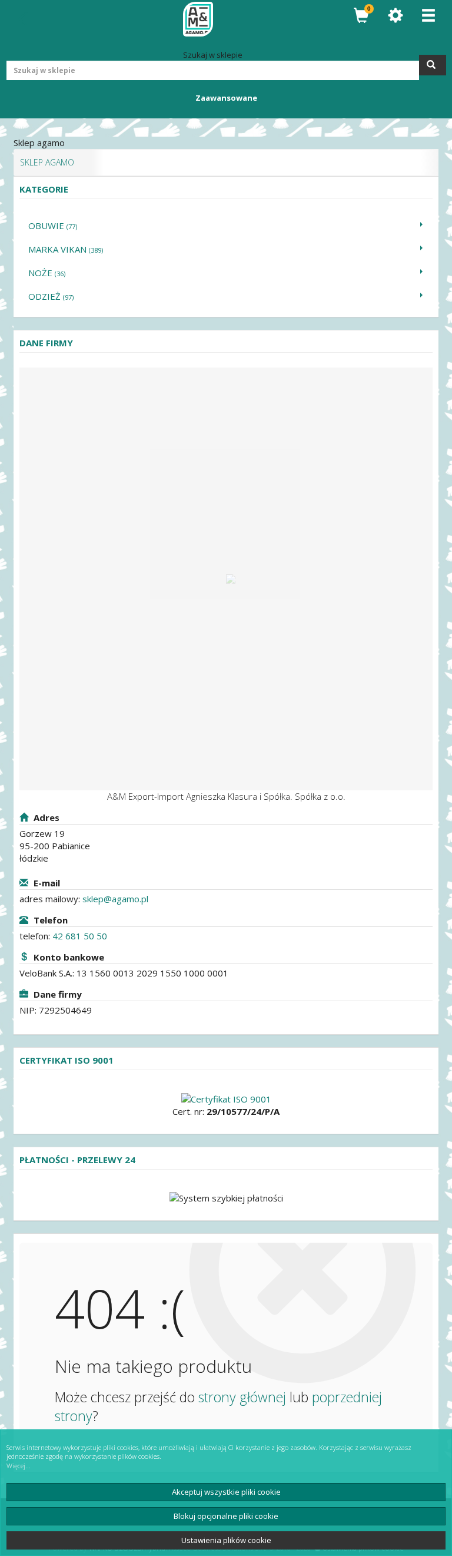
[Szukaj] (432, 65)
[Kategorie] (428, 15)
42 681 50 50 (79, 936)
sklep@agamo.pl (115, 899)
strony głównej (242, 1397)
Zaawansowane (226, 97)
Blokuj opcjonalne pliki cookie (226, 1516)
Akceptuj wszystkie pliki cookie (226, 1492)
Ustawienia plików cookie (226, 1540)
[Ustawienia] (395, 15)
